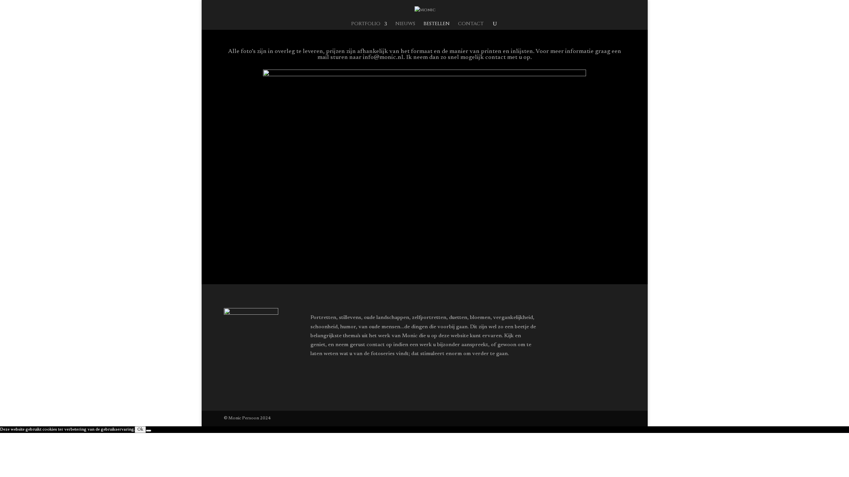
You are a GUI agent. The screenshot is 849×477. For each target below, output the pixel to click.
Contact (471, 24)
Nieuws (405, 24)
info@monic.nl (383, 58)
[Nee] (148, 431)
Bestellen (437, 24)
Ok (140, 429)
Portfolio (365, 24)
